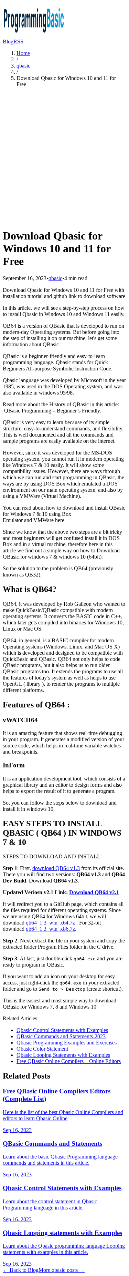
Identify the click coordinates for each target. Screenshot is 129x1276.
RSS (18, 41)
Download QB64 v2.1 (94, 892)
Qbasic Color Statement (42, 1049)
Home (23, 53)
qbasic (23, 66)
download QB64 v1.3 (56, 868)
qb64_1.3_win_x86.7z (50, 929)
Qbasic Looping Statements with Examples (63, 1055)
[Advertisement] (64, 157)
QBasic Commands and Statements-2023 (61, 1036)
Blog (8, 41)
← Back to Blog (21, 1270)
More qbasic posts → (62, 1270)
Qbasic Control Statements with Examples (62, 1030)
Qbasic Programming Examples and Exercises (67, 1042)
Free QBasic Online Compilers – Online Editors (69, 1061)
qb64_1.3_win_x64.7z (50, 923)
